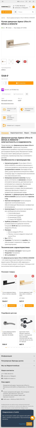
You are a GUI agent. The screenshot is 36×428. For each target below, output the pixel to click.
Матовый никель (6, 100)
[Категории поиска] (15, 11)
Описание (5, 133)
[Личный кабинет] (33, 1)
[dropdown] (2, 1)
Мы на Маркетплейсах (10, 365)
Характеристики (16, 133)
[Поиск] (33, 12)
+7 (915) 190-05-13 (20, 6)
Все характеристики (7, 103)
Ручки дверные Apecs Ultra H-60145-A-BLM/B (9, 293)
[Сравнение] (30, 1)
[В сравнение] (15, 283)
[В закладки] (15, 280)
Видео (26, 133)
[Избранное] (26, 1)
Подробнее (22, 424)
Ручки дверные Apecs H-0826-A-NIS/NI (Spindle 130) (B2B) (9, 333)
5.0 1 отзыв (7, 27)
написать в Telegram (21, 7)
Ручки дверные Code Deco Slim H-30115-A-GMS (25, 294)
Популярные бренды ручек (12, 361)
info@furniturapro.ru (9, 378)
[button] (1, 291)
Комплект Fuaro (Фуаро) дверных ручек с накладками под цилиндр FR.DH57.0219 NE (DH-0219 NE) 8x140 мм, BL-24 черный (26, 336)
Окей (29, 424)
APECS (3, 70)
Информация (6, 356)
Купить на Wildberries (12, 89)
